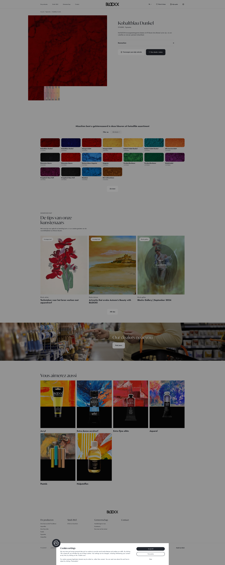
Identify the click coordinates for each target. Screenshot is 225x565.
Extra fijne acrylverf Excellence (48, 524)
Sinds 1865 (55, 4)
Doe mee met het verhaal (100, 529)
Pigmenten (43, 534)
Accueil (42, 12)
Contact (77, 4)
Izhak (183, 548)
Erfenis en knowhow (72, 524)
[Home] (112, 512)
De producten (44, 4)
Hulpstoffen (43, 537)
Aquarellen (43, 526)
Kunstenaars (97, 526)
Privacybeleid (43, 548)
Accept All (150, 549)
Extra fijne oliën (44, 529)
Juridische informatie (55, 548)
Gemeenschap (66, 4)
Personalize (151, 554)
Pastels (42, 532)
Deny (150, 559)
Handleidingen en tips (100, 524)
